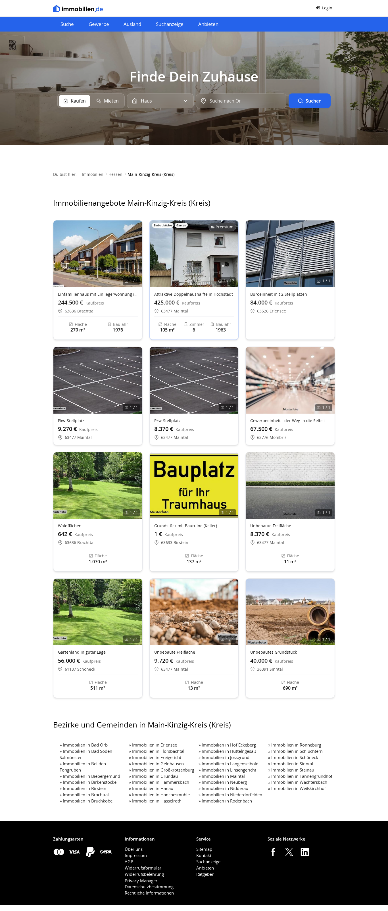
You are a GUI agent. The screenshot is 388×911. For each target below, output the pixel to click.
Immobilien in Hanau (152, 788)
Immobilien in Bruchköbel (88, 801)
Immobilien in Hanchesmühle (161, 794)
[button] (231, 253)
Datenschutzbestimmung (149, 886)
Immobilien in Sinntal (292, 763)
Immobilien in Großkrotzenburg (163, 770)
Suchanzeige (169, 24)
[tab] (74, 101)
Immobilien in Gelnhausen (158, 763)
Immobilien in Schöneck (294, 757)
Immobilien (92, 174)
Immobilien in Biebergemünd (91, 776)
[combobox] (241, 100)
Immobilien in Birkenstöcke (89, 782)
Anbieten (208, 24)
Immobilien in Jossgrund (225, 757)
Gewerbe (99, 24)
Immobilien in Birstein (84, 788)
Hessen (115, 174)
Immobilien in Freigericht (156, 757)
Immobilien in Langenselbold (230, 763)
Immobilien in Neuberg (224, 782)
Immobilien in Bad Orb (85, 745)
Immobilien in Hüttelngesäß (229, 751)
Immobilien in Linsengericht (229, 770)
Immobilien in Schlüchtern (297, 751)
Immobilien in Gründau (155, 776)
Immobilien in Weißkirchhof (298, 788)
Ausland (132, 24)
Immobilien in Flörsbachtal (158, 751)
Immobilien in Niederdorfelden (232, 794)
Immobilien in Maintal (223, 776)
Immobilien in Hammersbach (160, 782)
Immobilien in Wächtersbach (299, 782)
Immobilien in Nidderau (225, 788)
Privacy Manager (141, 880)
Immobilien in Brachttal (86, 794)
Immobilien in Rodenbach (227, 801)
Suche (67, 24)
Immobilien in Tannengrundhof (301, 776)
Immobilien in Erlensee (154, 745)
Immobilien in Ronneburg (296, 745)
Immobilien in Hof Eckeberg (229, 745)
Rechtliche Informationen (149, 893)
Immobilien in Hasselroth (157, 801)
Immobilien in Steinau (292, 770)
